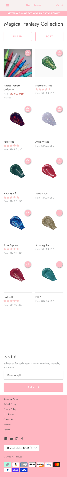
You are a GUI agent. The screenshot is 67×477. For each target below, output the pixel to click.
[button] (43, 89)
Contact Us (8, 419)
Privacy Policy (10, 409)
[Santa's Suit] (49, 171)
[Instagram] (16, 439)
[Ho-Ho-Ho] (18, 274)
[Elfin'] (49, 274)
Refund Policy (10, 404)
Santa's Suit (41, 193)
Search (7, 429)
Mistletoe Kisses (43, 85)
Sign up (33, 387)
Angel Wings (42, 141)
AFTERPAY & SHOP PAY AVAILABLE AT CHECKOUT (34, 13)
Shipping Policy (11, 398)
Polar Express (11, 245)
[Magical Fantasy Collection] (18, 63)
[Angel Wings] (49, 119)
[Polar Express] (18, 223)
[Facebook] (5, 439)
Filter (17, 36)
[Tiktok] (22, 439)
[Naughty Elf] (18, 171)
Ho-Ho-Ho (9, 297)
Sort (49, 36)
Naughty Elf (10, 193)
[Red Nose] (18, 119)
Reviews (7, 424)
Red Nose (9, 141)
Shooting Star (42, 245)
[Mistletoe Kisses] (49, 63)
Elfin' (38, 297)
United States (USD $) (19, 448)
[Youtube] (11, 439)
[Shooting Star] (49, 223)
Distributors (9, 414)
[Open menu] (7, 5)
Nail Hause (17, 456)
